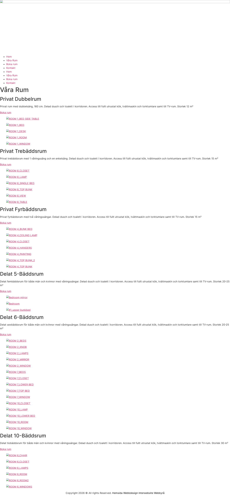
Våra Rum (12, 60)
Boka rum (12, 64)
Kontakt (10, 67)
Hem (9, 56)
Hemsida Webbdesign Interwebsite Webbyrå (138, 492)
